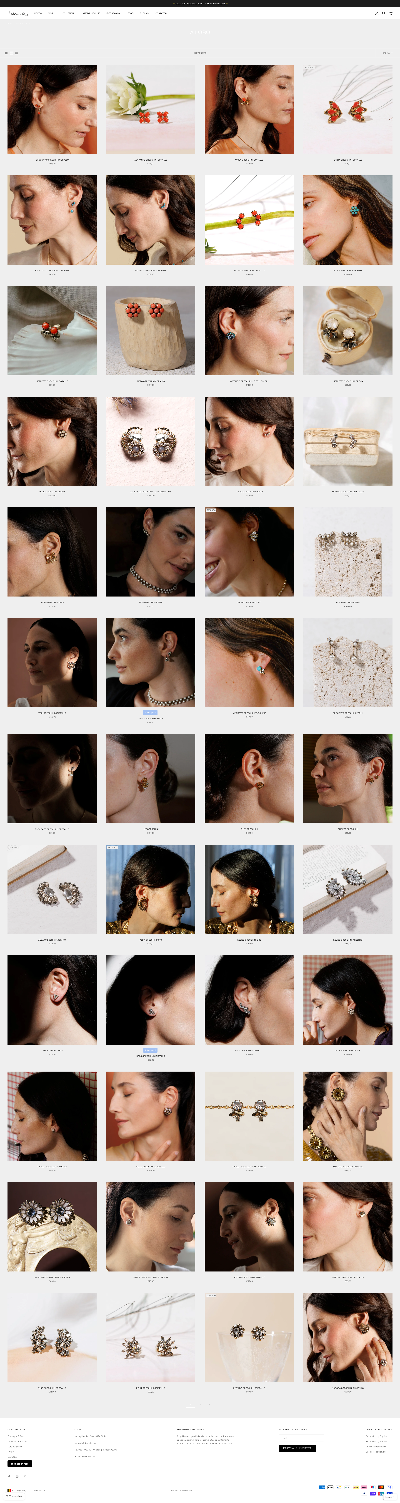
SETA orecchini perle (150, 602)
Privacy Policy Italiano (376, 1441)
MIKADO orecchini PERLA (249, 492)
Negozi (130, 13)
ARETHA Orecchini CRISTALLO (348, 1277)
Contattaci (161, 13)
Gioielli (52, 13)
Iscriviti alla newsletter (297, 1448)
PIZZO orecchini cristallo (150, 1167)
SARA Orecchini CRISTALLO (52, 1388)
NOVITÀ (38, 13)
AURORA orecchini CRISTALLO (348, 1388)
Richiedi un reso (20, 1463)
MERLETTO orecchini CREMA (348, 381)
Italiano (38, 1490)
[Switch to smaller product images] (11, 53)
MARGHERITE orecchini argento (52, 1277)
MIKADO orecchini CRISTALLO (348, 492)
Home (10, 23)
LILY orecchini (151, 829)
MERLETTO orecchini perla (52, 1167)
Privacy (11, 1451)
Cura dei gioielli (15, 1446)
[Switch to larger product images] (6, 53)
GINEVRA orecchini (52, 1050)
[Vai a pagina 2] (209, 1404)
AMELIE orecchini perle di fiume (150, 1277)
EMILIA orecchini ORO (249, 602)
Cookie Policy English (376, 1446)
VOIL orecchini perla (348, 602)
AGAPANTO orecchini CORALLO (150, 160)
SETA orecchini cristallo (249, 1050)
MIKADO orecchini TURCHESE (150, 270)
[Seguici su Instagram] (17, 1476)
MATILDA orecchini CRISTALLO (249, 1388)
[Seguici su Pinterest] (25, 1476)
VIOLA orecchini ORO (52, 602)
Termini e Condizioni (17, 1441)
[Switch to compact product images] (16, 53)
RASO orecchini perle (151, 718)
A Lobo (29, 23)
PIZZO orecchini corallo (151, 381)
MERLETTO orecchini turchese (249, 713)
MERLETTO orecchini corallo (52, 381)
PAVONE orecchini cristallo (249, 1277)
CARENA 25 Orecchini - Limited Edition (150, 492)
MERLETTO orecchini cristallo (249, 1167)
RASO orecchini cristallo (150, 1056)
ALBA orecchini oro (151, 940)
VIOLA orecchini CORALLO (249, 160)
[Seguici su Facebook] (9, 1476)
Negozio (19, 23)
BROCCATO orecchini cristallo (52, 829)
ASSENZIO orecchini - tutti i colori (249, 381)
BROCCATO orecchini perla (348, 713)
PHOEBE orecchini (348, 829)
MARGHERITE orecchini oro (348, 1167)
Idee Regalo (113, 13)
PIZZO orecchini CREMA (52, 492)
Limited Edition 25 (90, 13)
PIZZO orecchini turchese (347, 270)
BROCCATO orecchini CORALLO (52, 160)
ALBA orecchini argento (52, 940)
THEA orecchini (249, 829)
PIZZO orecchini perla (347, 1050)
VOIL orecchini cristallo (52, 713)
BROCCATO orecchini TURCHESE (52, 270)
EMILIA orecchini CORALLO (348, 160)
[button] (390, 1497)
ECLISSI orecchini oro (249, 940)
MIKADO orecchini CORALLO (249, 270)
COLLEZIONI (68, 13)
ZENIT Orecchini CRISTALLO (150, 1388)
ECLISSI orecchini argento (347, 940)
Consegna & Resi (16, 1436)
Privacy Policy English (376, 1436)
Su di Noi (144, 13)
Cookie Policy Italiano (376, 1451)
